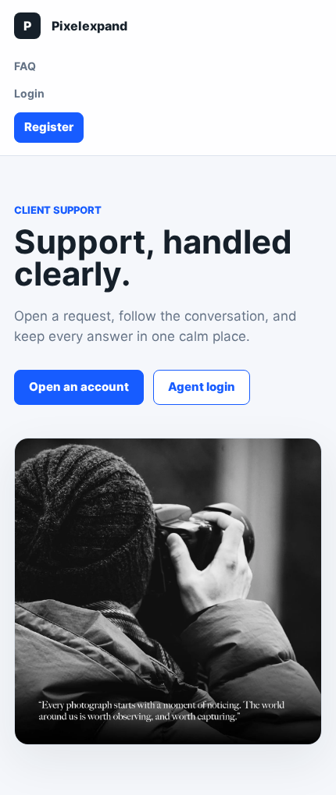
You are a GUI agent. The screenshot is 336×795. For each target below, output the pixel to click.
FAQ (25, 66)
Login (29, 93)
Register (48, 126)
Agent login (201, 386)
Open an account (79, 386)
